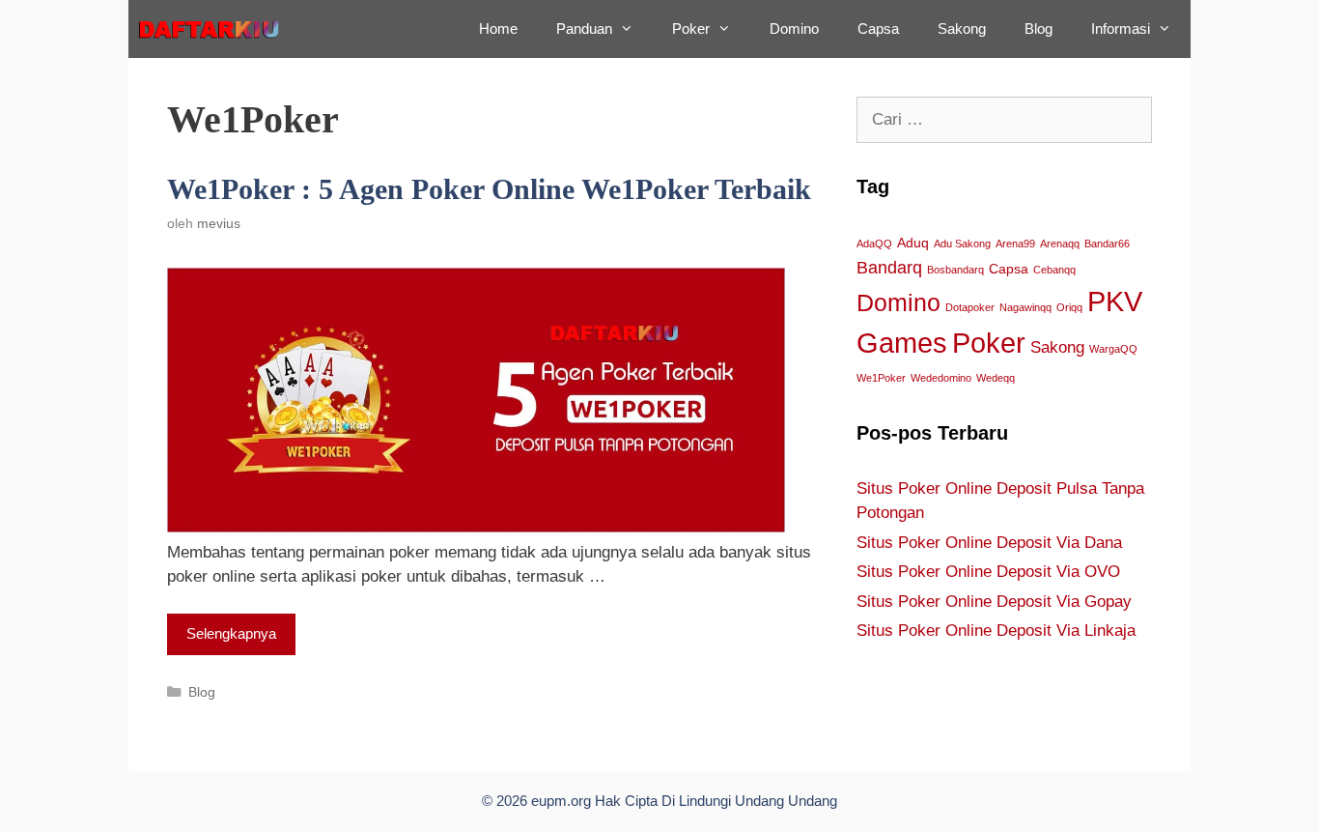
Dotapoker (970, 307)
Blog (1038, 28)
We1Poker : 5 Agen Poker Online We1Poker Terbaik (489, 189)
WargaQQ (1113, 349)
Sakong (962, 28)
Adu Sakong (962, 243)
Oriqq (1069, 307)
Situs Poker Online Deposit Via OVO (988, 571)
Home (498, 28)
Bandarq (889, 267)
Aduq (913, 243)
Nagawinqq (1025, 307)
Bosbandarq (955, 269)
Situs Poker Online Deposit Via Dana (989, 542)
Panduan (584, 28)
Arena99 (1015, 243)
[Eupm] (215, 29)
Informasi (1120, 28)
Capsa (878, 28)
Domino (794, 28)
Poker (691, 28)
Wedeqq (995, 378)
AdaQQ (874, 243)
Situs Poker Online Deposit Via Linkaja (996, 630)
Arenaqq (1060, 243)
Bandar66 (1107, 243)
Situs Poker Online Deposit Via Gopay (994, 601)
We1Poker (881, 378)
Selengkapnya (231, 633)
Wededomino (941, 378)
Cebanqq (1054, 269)
